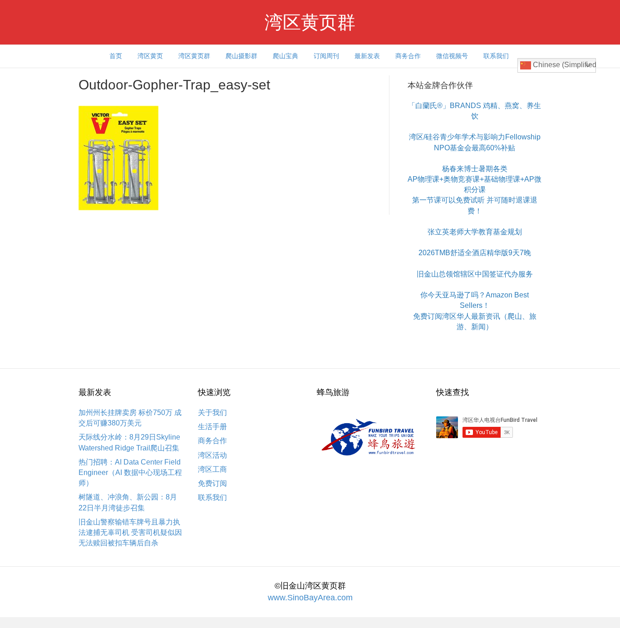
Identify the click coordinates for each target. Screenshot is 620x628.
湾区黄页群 (194, 55)
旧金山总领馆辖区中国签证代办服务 (475, 274)
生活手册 (212, 426)
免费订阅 (212, 483)
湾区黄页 (150, 55)
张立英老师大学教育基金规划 (475, 232)
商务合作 (408, 55)
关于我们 (212, 412)
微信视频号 (452, 55)
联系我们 (496, 55)
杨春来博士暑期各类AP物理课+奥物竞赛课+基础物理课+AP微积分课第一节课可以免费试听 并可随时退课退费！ (474, 190)
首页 (115, 55)
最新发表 (367, 55)
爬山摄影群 (241, 55)
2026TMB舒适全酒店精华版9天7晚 (474, 253)
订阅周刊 (326, 55)
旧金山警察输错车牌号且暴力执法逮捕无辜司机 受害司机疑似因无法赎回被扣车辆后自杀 (130, 532)
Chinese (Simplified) (563, 65)
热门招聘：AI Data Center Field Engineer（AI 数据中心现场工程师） (130, 472)
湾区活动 (212, 455)
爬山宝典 (285, 55)
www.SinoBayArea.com (310, 597)
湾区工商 (212, 469)
